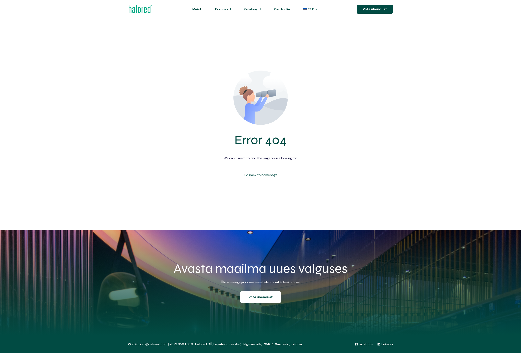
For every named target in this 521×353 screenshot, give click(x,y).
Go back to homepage (260, 175)
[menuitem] (309, 9)
